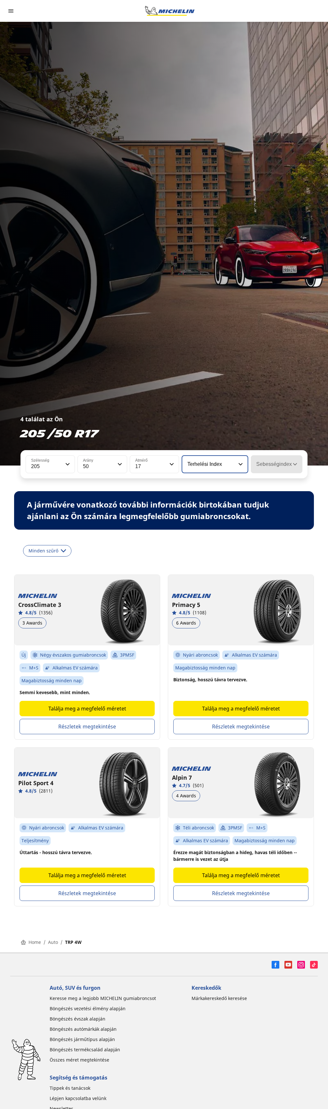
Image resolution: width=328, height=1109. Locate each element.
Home (35, 942)
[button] (67, 464)
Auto (53, 942)
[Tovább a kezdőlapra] (169, 11)
